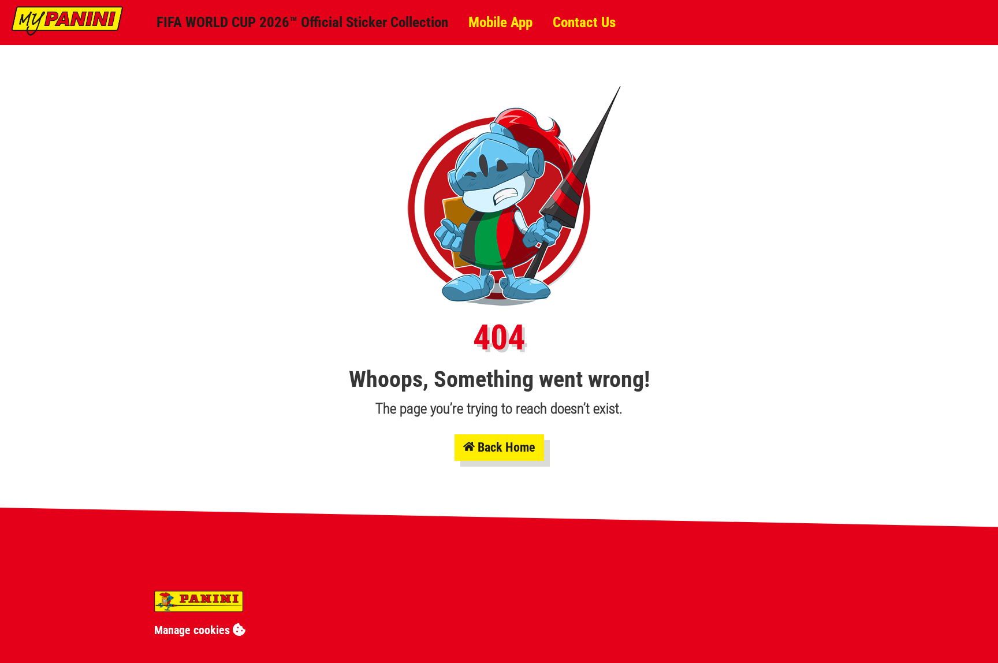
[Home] (67, 32)
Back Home (506, 447)
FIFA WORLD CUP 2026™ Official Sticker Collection (302, 22)
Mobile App (500, 22)
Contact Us (584, 22)
